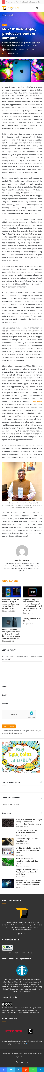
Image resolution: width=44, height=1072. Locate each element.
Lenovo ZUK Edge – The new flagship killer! (27, 840)
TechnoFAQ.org (8, 989)
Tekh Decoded (15, 1008)
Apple (11, 15)
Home (6, 15)
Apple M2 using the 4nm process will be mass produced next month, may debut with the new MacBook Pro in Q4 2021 (32, 605)
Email (4, 695)
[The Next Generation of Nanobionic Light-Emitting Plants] (8, 862)
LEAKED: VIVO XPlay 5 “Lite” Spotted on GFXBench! (27, 831)
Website (5, 703)
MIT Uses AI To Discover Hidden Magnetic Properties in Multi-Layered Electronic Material (28, 882)
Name (4, 686)
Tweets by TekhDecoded (10, 804)
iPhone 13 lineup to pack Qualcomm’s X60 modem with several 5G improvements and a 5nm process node (11, 634)
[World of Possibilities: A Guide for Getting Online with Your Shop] (8, 851)
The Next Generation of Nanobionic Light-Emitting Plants (27, 861)
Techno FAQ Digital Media (32, 1008)
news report (37, 401)
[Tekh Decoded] (11, 8)
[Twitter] (22, 934)
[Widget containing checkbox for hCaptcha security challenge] (19, 714)
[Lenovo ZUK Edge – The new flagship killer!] (8, 842)
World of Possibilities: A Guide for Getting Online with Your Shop (28, 850)
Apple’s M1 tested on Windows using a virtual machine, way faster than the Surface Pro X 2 (10, 603)
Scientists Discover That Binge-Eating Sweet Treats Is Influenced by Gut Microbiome (29, 821)
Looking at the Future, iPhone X (32, 620)
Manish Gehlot (9, 49)
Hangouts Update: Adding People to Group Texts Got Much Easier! (27, 872)
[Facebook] (19, 934)
